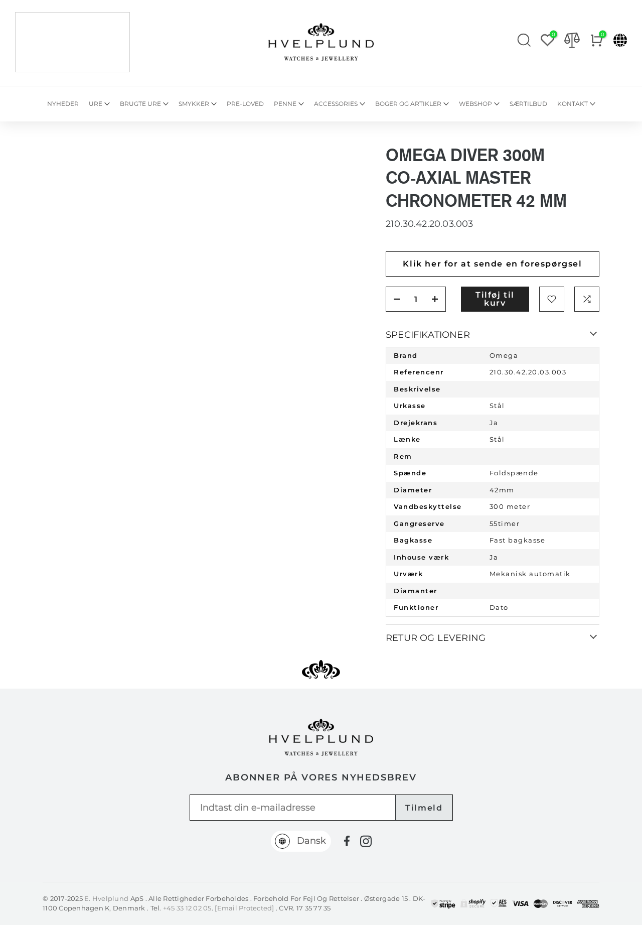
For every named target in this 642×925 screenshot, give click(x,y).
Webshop (475, 103)
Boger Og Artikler (408, 103)
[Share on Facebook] (347, 841)
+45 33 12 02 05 (187, 908)
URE (95, 103)
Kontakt (572, 103)
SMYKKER (194, 103)
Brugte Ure (140, 103)
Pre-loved (245, 103)
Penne (285, 103)
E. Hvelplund (106, 898)
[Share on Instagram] (366, 841)
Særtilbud (528, 103)
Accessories (336, 103)
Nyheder (63, 103)
